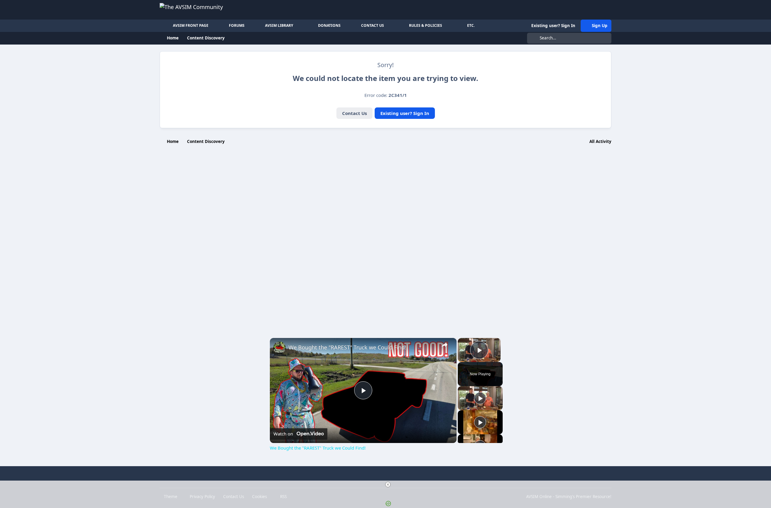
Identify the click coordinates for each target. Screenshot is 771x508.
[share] (444, 344)
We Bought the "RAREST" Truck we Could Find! (347, 347)
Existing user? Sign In (404, 113)
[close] (388, 484)
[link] (279, 348)
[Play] (480, 398)
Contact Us (354, 113)
